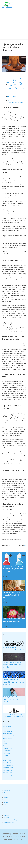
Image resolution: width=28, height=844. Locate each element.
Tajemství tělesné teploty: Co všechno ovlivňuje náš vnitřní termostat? (13, 568)
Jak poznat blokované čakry (14, 83)
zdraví (25, 545)
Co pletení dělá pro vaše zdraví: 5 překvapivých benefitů (11, 595)
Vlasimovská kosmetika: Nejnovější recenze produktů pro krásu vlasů (13, 682)
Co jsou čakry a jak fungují (14, 79)
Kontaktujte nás (17, 539)
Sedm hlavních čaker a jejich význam (16, 81)
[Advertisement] (14, 23)
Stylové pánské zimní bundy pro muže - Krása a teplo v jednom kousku (13, 699)
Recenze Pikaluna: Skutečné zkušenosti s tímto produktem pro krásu (13, 664)
